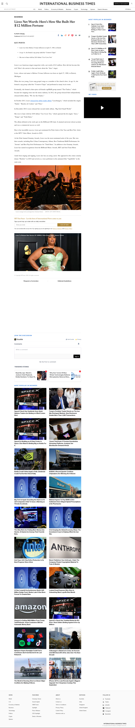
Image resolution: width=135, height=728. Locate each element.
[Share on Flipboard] (69, 35)
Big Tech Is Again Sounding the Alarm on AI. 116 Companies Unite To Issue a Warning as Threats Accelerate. (29, 502)
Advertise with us (60, 713)
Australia (81, 699)
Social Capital (36, 702)
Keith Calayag (20, 34)
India (80, 702)
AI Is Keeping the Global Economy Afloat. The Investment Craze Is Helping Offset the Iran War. (65, 532)
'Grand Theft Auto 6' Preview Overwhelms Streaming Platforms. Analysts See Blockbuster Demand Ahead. (63, 443)
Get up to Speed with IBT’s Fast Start (105, 83)
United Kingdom (83, 707)
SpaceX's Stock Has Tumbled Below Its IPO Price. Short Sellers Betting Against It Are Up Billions (64, 622)
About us (58, 699)
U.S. (34, 9)
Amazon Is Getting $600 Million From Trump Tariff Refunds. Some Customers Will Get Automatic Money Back (29, 622)
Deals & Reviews (102, 9)
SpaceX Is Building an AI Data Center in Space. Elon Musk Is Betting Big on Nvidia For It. (30, 443)
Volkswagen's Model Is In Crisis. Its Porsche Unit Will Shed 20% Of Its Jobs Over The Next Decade (64, 653)
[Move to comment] (79, 35)
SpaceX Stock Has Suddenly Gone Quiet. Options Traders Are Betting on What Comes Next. (29, 413)
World (40, 9)
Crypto (76, 9)
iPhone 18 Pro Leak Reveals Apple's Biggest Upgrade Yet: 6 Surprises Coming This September (64, 683)
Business (68, 9)
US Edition (128, 9)
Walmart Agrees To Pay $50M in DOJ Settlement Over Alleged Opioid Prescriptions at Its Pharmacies (65, 502)
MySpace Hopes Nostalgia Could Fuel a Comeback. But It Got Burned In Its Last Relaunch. (28, 652)
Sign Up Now (106, 88)
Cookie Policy (59, 710)
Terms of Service (57, 228)
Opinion (92, 9)
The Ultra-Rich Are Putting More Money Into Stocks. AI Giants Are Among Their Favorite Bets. (29, 532)
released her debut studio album (41, 100)
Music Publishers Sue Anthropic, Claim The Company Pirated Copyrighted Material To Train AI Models (64, 562)
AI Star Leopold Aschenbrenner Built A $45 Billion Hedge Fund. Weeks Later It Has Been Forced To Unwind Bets (29, 592)
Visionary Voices (36, 699)
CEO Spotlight (36, 713)
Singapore (82, 704)
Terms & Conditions (61, 704)
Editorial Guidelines (64, 281)
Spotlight (34, 707)
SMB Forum (35, 704)
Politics (46, 9)
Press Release (36, 710)
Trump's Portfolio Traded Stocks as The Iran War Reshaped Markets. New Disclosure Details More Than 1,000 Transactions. (64, 413)
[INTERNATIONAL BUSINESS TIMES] (67, 3)
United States (83, 710)
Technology (84, 9)
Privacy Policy (68, 228)
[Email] (76, 35)
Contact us (59, 702)
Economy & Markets (57, 9)
